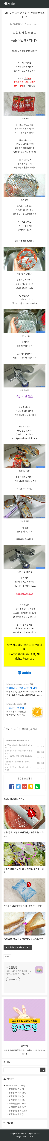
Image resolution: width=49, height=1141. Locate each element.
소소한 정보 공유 (15, 1086)
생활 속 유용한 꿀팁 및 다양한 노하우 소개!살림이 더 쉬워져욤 (18, 972)
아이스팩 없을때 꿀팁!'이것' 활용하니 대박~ (23, 906)
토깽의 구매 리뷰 (17, 1093)
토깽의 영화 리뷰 (16, 1096)
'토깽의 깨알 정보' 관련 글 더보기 (17, 947)
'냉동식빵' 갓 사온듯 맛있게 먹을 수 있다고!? (23, 939)
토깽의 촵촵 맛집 (17, 1104)
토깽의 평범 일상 (16, 1089)
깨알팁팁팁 (9, 3)
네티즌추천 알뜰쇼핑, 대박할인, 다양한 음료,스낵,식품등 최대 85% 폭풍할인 (16, 713)
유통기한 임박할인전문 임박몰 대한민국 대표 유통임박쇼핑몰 (16, 708)
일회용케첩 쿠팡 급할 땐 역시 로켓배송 (24, 688)
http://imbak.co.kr (14, 704)
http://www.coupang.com (17, 684)
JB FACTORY (29, 1137)
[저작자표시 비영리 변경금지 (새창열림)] (33, 729)
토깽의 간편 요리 (17, 1107)
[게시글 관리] (15, 729)
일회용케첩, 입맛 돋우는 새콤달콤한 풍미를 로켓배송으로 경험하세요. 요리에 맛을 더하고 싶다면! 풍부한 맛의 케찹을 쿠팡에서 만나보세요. (24, 694)
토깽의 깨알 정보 (18, 24)
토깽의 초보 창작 (16, 1114)
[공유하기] (12, 729)
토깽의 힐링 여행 (16, 1100)
